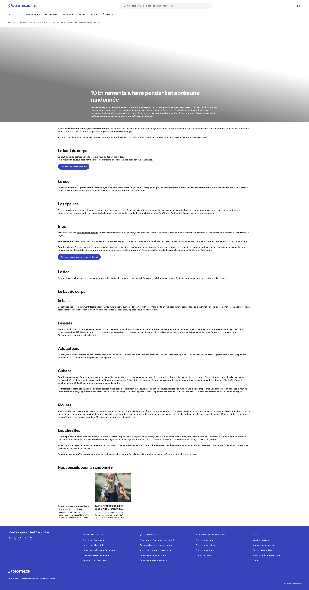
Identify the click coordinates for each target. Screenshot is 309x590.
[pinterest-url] (31, 538)
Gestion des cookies (262, 550)
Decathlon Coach (204, 540)
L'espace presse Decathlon (96, 555)
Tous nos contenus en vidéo (153, 555)
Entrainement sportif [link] (26, 22)
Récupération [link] (44, 22)
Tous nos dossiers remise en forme (156, 545)
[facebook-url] (10, 538)
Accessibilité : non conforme (266, 555)
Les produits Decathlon (94, 545)
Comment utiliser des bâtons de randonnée (79, 257)
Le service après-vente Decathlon (99, 550)
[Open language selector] (298, 6)
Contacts (257, 560)
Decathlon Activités (205, 545)
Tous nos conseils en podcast (154, 560)
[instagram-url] (26, 538)
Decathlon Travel (204, 555)
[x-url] (15, 538)
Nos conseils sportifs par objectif (155, 550)
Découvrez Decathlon (93, 540)
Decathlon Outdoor (205, 550)
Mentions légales (261, 540)
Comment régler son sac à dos (73, 167)
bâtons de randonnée (87, 232)
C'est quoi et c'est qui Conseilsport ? (157, 540)
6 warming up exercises (154, 454)
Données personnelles (263, 545)
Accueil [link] (11, 22)
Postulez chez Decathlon (95, 560)
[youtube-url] (20, 538)
